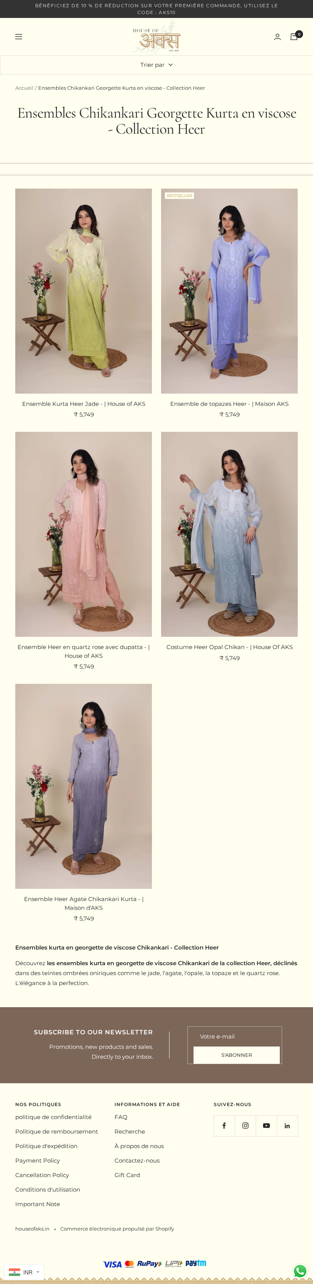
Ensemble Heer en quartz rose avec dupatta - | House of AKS (84, 651)
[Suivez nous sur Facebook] (224, 1125)
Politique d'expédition (46, 1146)
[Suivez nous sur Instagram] (245, 1125)
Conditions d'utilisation (47, 1189)
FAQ (121, 1117)
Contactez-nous (137, 1160)
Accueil (24, 88)
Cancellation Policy (42, 1175)
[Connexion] (277, 37)
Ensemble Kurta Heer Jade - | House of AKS (83, 403)
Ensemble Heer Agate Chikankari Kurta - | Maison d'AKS (84, 903)
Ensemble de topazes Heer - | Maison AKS (229, 403)
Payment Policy (37, 1160)
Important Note (37, 1204)
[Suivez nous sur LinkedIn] (287, 1125)
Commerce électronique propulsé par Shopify (117, 1229)
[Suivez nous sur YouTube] (266, 1125)
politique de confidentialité (53, 1117)
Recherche (130, 1131)
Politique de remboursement (56, 1131)
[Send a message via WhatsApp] (300, 1271)
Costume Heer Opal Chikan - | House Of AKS (229, 647)
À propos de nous (139, 1146)
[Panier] (294, 36)
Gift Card (127, 1175)
